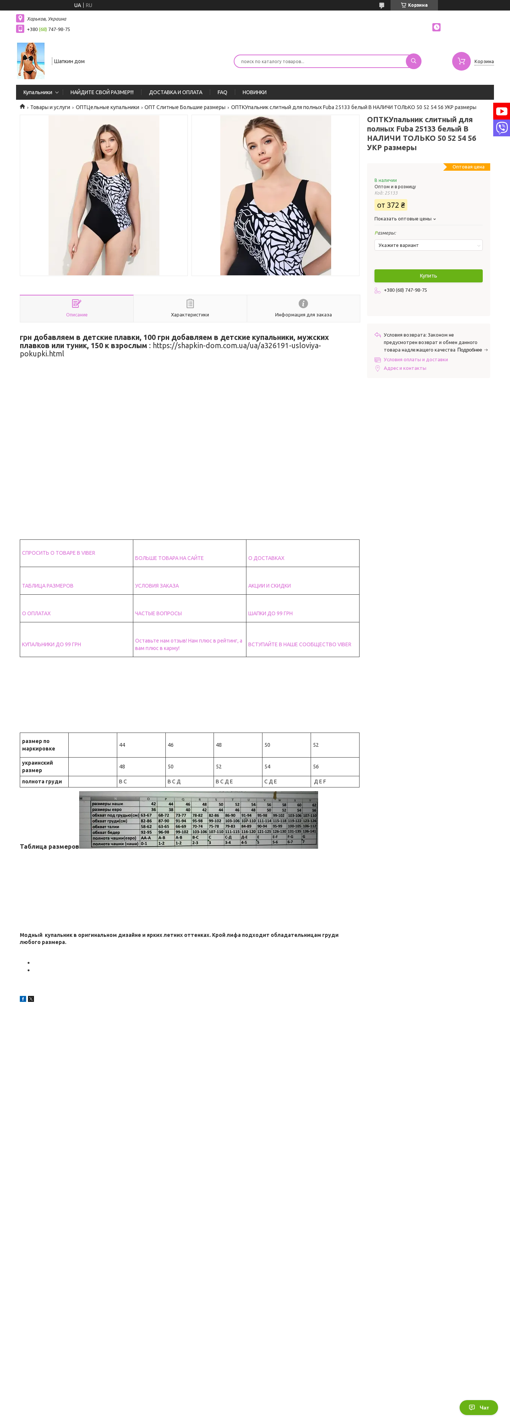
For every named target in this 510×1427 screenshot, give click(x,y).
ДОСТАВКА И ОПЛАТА (175, 92)
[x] (31, 1000)
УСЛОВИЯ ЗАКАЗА (157, 586)
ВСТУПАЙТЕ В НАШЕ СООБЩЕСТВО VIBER (299, 644)
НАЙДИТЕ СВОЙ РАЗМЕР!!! (102, 92)
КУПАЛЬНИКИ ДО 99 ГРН (51, 644)
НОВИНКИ (255, 92)
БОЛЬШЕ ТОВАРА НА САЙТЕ (169, 558)
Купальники (38, 92)
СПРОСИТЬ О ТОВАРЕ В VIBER (58, 553)
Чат (484, 1408)
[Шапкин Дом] (30, 60)
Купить (428, 276)
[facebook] (23, 1000)
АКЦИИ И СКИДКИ (269, 586)
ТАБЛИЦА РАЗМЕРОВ (48, 586)
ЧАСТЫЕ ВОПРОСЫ (158, 613)
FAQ (222, 92)
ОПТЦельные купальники (107, 107)
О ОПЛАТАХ (36, 613)
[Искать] (414, 61)
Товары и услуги (50, 107)
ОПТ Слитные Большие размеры (185, 107)
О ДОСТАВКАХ (266, 558)
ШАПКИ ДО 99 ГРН (270, 613)
